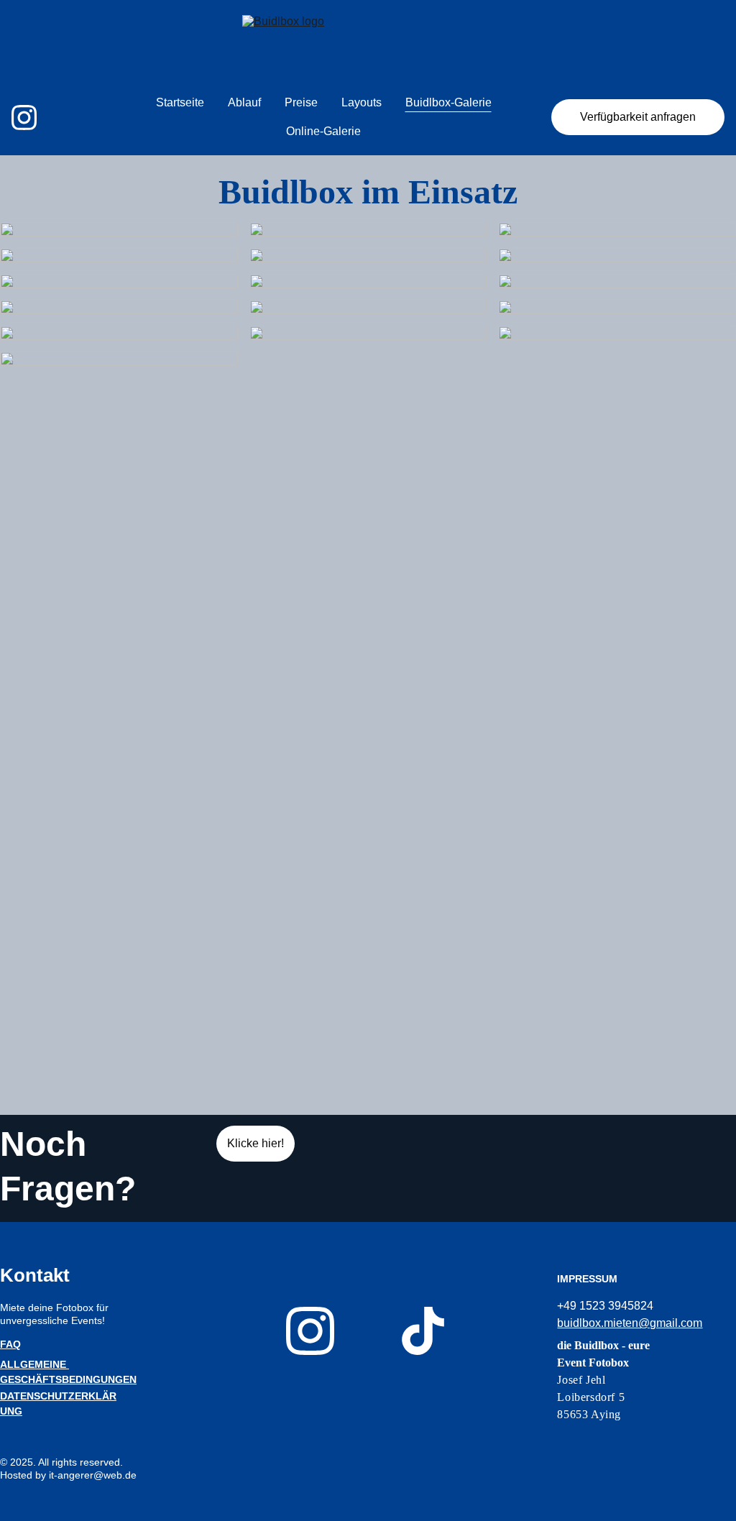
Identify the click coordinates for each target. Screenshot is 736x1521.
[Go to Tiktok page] (423, 1331)
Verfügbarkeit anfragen (638, 117)
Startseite (180, 102)
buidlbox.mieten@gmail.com (629, 1323)
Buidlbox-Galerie (448, 102)
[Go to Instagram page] (24, 117)
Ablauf (244, 102)
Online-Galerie (323, 131)
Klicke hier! (255, 1143)
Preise (301, 102)
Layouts (361, 102)
